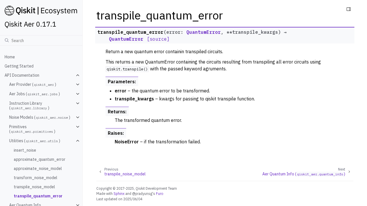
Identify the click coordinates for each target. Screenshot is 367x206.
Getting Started (19, 66)
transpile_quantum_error (38, 196)
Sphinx (119, 193)
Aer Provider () (32, 84)
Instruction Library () (29, 105)
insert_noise (25, 150)
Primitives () (32, 129)
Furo (159, 193)
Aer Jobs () (34, 93)
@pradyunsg (142, 193)
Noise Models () (39, 117)
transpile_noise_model (34, 186)
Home (10, 57)
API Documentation (22, 75)
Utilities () (34, 140)
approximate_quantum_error (39, 159)
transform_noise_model (35, 177)
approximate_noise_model (38, 168)
